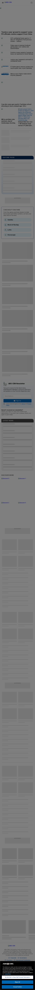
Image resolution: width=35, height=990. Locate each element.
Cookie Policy (8, 974)
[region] (17, 975)
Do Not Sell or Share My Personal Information (17, 977)
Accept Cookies (17, 986)
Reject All (17, 982)
